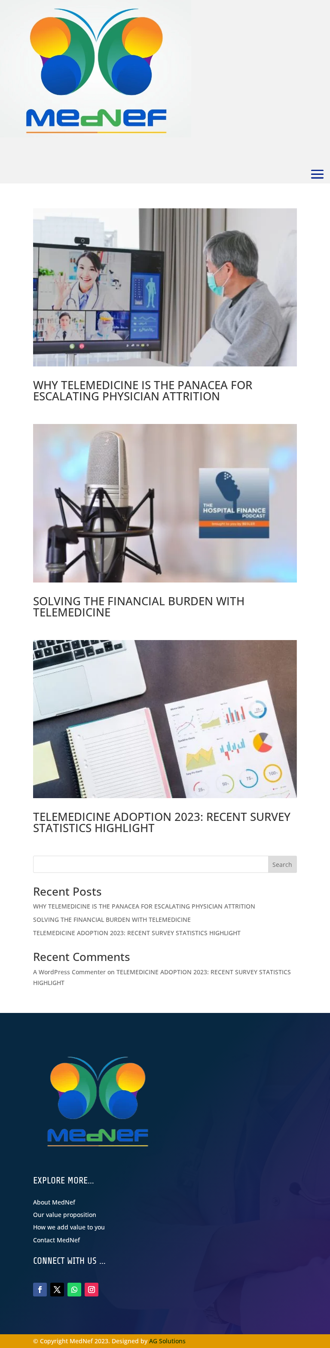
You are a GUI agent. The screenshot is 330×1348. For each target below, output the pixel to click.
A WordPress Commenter (69, 972)
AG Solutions (167, 1341)
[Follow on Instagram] (91, 1289)
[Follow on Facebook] (40, 1289)
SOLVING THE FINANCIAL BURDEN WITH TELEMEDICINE (138, 606)
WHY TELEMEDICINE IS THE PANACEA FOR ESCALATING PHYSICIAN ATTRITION (142, 390)
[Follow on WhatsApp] (74, 1289)
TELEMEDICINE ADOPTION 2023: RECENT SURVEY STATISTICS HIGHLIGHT (161, 822)
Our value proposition (64, 1215)
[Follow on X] (57, 1289)
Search (282, 864)
